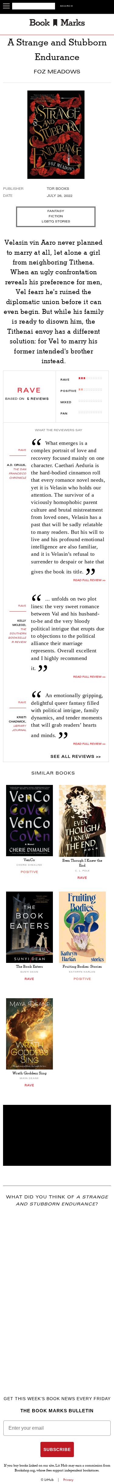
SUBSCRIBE (57, 1449)
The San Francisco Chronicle (17, 473)
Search (66, 6)
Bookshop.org (25, 1471)
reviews (38, 399)
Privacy (68, 1479)
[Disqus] (57, 1292)
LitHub (49, 1479)
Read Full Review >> (89, 580)
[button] (57, 1135)
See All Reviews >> (75, 757)
